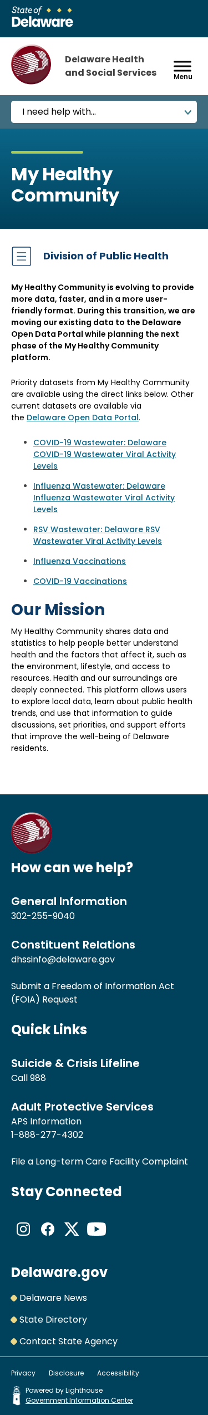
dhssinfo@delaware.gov (63, 959)
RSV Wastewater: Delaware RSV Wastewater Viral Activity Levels (97, 535)
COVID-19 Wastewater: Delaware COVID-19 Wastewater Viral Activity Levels (104, 454)
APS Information (46, 1121)
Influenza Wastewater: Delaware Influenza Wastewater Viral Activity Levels (104, 497)
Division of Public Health (106, 256)
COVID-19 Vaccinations (80, 581)
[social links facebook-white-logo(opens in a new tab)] (47, 1238)
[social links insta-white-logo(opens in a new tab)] (23, 1238)
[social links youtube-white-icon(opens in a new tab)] (96, 1238)
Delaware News (53, 1297)
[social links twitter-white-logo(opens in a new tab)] (72, 1238)
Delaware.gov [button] (59, 1272)
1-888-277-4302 (47, 1134)
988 (38, 1078)
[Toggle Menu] (182, 66)
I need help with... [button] (59, 111)
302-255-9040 (43, 916)
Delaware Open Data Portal (83, 417)
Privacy (23, 1373)
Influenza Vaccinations (79, 561)
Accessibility (118, 1373)
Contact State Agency (68, 1341)
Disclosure (66, 1373)
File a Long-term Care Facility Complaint (99, 1161)
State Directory (53, 1319)
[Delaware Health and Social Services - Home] (32, 850)
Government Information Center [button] (79, 1400)
